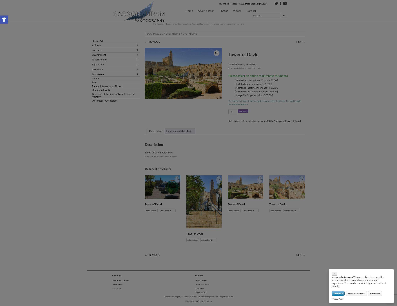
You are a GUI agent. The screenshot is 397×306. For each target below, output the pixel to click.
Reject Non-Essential (356, 293)
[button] (4, 20)
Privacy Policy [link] (337, 299)
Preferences (375, 293)
